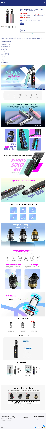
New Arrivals (6, 4)
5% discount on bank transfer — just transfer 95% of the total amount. (23, 0)
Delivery (35, 4)
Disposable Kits (20, 4)
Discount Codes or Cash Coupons (26, 417)
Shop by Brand (15, 4)
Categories (2, 4)
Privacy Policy (13, 418)
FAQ (23, 416)
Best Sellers (11, 4)
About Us (13, 416)
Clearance (32, 4)
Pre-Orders (28, 4)
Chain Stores (39, 4)
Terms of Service (13, 417)
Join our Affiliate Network (25, 418)
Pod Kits (25, 4)
